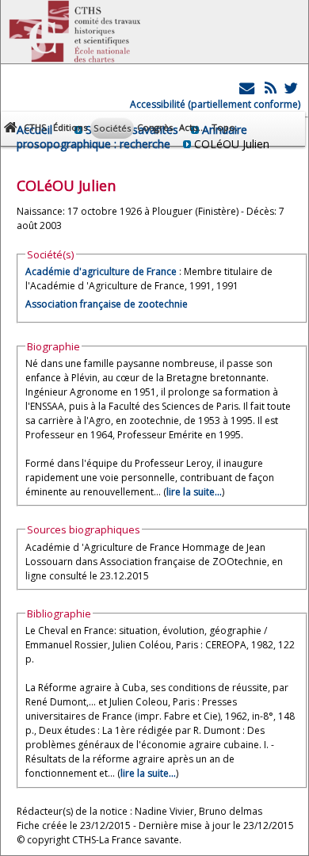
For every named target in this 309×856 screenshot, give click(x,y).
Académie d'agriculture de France (101, 271)
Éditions (70, 127)
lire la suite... (194, 492)
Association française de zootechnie (106, 304)
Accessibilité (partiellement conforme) (215, 104)
